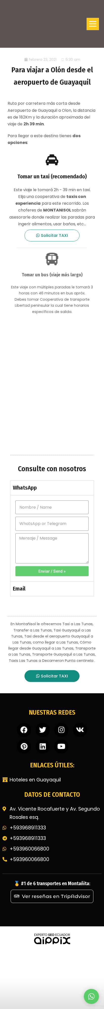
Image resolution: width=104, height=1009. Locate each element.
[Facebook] (24, 730)
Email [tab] (19, 588)
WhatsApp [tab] (25, 487)
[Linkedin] (43, 746)
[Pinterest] (24, 746)
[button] (52, 235)
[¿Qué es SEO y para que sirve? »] (52, 938)
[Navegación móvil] (93, 24)
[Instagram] (61, 730)
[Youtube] (61, 746)
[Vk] (80, 730)
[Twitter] (43, 730)
